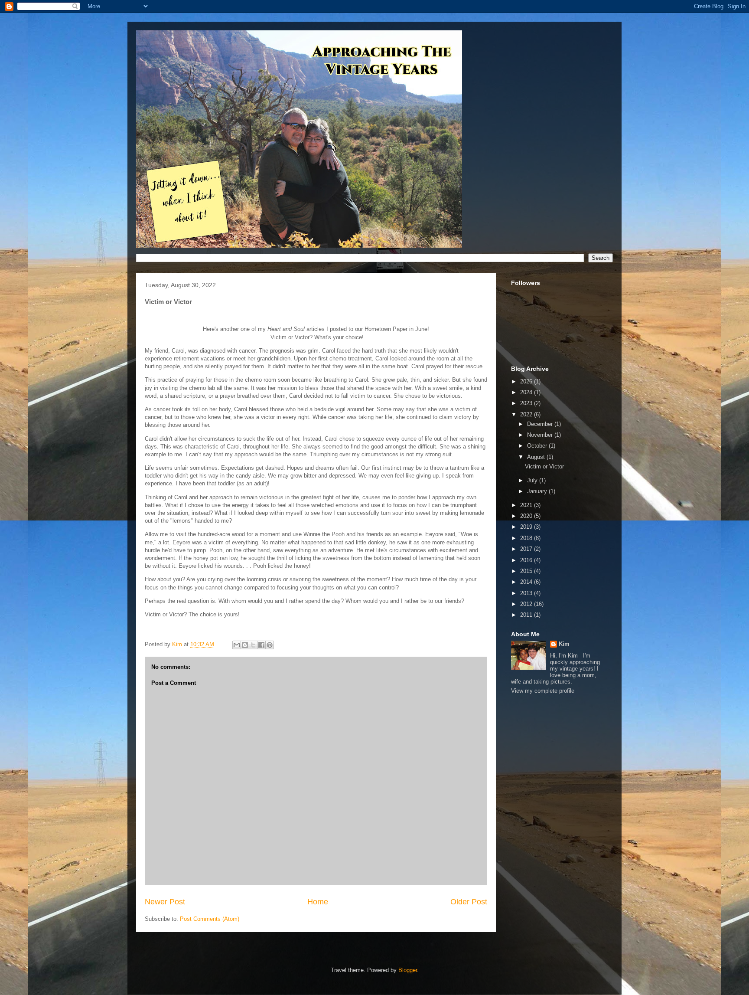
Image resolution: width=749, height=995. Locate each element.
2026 (527, 381)
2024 (527, 392)
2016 (527, 560)
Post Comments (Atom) (209, 919)
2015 (527, 571)
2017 (527, 549)
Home (317, 901)
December (540, 424)
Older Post (468, 901)
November (540, 435)
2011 (527, 615)
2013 (527, 593)
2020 (527, 516)
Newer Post (165, 901)
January (538, 491)
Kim (564, 644)
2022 (527, 414)
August (537, 457)
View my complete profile (542, 690)
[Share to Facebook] (261, 645)
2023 (527, 403)
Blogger (407, 970)
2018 (527, 538)
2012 (527, 604)
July (533, 480)
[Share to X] (253, 645)
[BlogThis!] (245, 645)
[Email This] (236, 645)
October (538, 445)
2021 (527, 505)
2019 (527, 527)
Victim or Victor (544, 466)
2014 (527, 582)
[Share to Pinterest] (269, 645)
